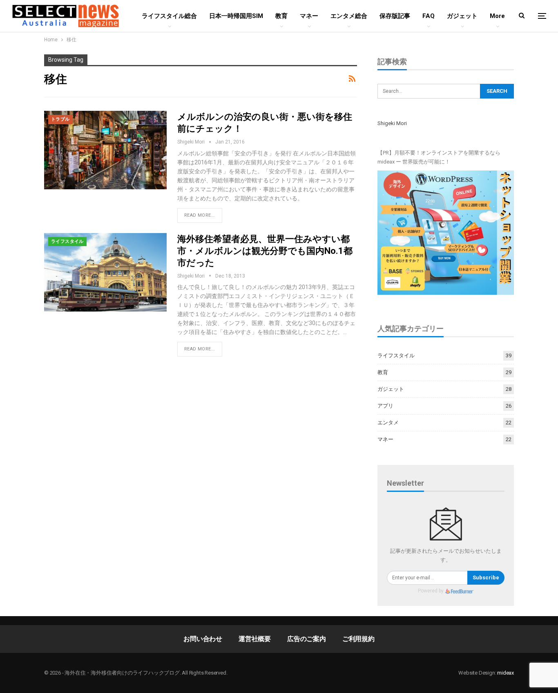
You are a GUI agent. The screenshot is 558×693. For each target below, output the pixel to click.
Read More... (199, 215)
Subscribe (486, 577)
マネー (309, 16)
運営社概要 (255, 639)
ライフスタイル (67, 241)
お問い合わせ (202, 639)
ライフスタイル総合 (169, 16)
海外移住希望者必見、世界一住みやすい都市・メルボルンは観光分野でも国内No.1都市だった (265, 251)
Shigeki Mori (392, 123)
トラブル (60, 119)
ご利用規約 (358, 639)
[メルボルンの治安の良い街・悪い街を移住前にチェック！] (105, 150)
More (497, 16)
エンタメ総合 (348, 16)
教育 (281, 16)
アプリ (385, 406)
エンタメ (388, 422)
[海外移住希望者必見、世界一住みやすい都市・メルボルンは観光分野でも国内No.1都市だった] (105, 272)
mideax (505, 673)
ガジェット (462, 16)
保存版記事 (394, 16)
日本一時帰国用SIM (236, 16)
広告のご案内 (306, 639)
